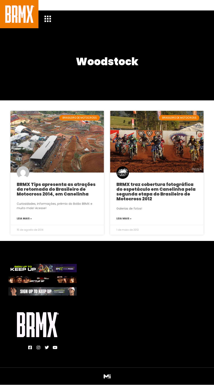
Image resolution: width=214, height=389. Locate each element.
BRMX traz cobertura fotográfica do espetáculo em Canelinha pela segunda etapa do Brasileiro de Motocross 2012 (156, 191)
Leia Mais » (24, 218)
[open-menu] (47, 19)
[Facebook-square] (30, 347)
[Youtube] (55, 347)
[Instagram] (38, 347)
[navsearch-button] (51, 5)
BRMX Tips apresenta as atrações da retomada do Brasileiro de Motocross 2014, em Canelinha (56, 189)
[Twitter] (47, 347)
